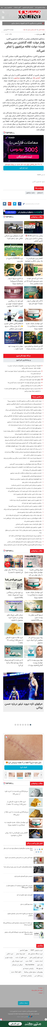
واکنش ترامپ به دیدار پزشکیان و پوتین (31, 386)
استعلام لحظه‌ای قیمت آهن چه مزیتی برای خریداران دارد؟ (18, 867)
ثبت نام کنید (24, 168)
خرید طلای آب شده (21, 957)
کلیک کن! (23, 767)
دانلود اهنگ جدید (16, 972)
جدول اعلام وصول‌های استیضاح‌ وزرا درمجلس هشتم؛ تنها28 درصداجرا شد (23, 452)
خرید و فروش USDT (37, 950)
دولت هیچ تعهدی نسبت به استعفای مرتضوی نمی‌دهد (28, 434)
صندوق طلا (39, 968)
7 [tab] (15, 724)
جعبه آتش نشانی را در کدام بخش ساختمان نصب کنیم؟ (19, 858)
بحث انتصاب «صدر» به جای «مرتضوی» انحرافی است (28, 539)
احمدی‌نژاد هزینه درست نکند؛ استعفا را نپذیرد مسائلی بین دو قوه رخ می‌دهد (23, 458)
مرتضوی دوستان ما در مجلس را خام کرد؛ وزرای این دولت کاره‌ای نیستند (24, 488)
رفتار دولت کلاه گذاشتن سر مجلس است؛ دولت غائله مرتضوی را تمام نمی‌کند (25, 46)
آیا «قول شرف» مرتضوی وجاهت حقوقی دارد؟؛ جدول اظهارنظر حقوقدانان (24, 446)
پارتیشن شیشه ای (28, 968)
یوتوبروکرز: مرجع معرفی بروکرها (33, 972)
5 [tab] (20, 724)
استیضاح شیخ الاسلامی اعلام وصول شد (32, 476)
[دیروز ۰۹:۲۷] (39, 850)
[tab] (23, 356)
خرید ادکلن (10, 954)
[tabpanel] (23, 692)
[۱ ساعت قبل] (23, 686)
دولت (24, 30)
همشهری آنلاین (29, 14)
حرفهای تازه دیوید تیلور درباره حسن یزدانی (30, 380)
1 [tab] (30, 724)
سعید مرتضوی (30, 193)
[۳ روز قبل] (39, 916)
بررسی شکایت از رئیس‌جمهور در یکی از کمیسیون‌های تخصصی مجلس (24, 542)
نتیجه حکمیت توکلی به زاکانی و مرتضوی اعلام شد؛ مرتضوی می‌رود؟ (25, 401)
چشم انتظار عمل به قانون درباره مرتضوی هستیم (30, 512)
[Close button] (46, 1019)
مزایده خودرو (9, 957)
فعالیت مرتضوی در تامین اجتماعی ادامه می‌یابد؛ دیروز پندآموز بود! (25, 506)
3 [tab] (25, 724)
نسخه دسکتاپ (23, 1003)
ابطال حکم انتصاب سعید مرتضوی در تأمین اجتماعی (29, 524)
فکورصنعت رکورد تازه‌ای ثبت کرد (25, 895)
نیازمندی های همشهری (28, 7)
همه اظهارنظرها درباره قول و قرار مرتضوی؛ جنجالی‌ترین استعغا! (26, 479)
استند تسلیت (39, 961)
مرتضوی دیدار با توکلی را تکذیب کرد (33, 455)
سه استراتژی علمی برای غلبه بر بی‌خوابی (30, 377)
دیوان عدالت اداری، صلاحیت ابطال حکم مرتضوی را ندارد (27, 494)
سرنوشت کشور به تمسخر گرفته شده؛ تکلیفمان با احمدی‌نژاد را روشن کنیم (23, 467)
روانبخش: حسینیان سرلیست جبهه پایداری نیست (29, 497)
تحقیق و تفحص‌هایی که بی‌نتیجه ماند (32, 470)
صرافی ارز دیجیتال (17, 965)
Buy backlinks (29, 965)
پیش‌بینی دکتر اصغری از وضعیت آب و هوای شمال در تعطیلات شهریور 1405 (19, 887)
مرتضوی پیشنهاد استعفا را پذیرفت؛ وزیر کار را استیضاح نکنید (26, 419)
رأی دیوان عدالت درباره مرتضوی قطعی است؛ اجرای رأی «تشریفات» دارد (24, 515)
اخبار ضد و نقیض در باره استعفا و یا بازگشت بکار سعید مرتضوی (26, 473)
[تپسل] (4, 133)
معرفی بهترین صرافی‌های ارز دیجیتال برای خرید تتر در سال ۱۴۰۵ (18, 849)
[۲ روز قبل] (39, 869)
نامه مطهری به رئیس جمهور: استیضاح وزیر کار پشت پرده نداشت (26, 500)
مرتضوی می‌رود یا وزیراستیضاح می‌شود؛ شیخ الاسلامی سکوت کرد (25, 536)
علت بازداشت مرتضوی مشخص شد (33, 521)
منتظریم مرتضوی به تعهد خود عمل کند (32, 503)
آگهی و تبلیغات (17, 7)
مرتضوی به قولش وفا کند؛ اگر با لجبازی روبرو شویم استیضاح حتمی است (23, 443)
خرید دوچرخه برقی (17, 961)
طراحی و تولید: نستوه (22, 1017)
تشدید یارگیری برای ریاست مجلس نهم (32, 482)
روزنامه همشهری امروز (40, 7)
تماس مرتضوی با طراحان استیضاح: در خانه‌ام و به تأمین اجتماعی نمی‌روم (23, 440)
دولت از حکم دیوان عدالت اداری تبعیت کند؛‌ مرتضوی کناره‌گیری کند (25, 491)
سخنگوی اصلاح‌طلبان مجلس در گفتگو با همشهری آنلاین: (25, 39)
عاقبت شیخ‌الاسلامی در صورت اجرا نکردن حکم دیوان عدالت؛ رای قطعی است (22, 518)
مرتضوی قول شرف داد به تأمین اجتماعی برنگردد (30, 428)
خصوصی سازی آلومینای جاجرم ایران (23, 876)
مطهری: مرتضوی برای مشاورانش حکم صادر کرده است (28, 527)
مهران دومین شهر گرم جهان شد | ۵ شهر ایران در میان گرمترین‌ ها (24, 383)
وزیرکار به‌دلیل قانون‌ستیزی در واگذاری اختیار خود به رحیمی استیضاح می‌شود (23, 545)
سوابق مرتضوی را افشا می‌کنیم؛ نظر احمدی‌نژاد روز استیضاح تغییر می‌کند (23, 410)
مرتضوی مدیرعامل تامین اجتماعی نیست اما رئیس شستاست (26, 485)
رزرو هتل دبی (38, 976)
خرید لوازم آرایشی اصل (36, 957)
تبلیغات (41, 993)
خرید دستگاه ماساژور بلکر (35, 954)
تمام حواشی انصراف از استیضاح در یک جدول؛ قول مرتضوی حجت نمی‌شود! (23, 437)
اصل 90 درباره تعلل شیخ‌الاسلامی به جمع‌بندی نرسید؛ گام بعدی (26, 464)
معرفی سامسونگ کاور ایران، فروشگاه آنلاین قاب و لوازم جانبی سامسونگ (19, 933)
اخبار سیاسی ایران (32, 30)
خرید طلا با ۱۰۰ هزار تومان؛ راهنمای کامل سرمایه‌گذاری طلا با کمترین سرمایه (18, 924)
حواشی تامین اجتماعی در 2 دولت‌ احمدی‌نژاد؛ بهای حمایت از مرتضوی (24, 422)
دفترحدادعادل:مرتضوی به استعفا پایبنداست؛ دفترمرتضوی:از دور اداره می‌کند (23, 509)
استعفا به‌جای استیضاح (36, 461)
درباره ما (41, 988)
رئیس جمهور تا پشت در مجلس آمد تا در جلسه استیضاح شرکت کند (25, 425)
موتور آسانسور (24, 950)
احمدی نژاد (36, 78)
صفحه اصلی (42, 30)
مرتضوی (16, 78)
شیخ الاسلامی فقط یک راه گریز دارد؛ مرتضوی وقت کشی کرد (27, 413)
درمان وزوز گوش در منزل (26, 904)
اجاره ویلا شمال (20, 954)
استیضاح (40, 193)
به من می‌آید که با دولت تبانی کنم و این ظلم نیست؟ (28, 449)
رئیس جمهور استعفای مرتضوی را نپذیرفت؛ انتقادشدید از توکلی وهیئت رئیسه (23, 431)
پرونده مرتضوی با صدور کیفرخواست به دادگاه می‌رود (29, 407)
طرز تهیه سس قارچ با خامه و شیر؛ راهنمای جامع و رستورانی (20, 915)
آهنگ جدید (28, 961)
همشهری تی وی (8, 7)
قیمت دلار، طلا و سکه (37, 990)
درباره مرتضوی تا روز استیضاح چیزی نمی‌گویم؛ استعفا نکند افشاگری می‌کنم (23, 416)
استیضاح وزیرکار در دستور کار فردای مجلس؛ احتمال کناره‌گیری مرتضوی (24, 404)
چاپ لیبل (40, 965)
